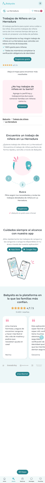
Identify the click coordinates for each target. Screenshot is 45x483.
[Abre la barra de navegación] (40, 3)
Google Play (31, 249)
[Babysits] (9, 3)
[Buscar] (4, 11)
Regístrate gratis (22, 59)
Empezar (22, 106)
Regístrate (22, 209)
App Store (15, 249)
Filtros (38, 11)
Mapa (23, 472)
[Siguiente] (41, 337)
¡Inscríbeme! (22, 374)
